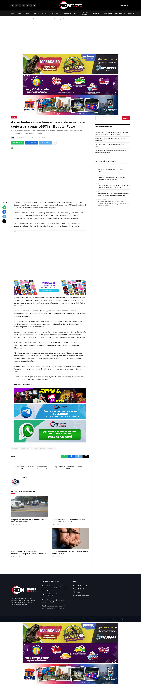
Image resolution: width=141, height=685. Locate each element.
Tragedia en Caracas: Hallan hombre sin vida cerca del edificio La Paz (29, 521)
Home (12, 19)
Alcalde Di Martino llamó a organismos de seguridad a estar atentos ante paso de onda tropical (55, 588)
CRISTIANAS (108, 13)
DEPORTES (95, 13)
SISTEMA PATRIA (85, 13)
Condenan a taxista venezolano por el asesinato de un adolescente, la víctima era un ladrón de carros (113, 204)
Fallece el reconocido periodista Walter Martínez (111, 170)
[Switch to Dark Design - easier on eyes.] (138, 13)
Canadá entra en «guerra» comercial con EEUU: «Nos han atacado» (68, 521)
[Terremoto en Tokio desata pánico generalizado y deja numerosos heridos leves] (29, 538)
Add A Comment (50, 564)
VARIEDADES (119, 13)
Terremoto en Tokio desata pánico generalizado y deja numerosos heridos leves (29, 553)
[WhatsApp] (4, 207)
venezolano (51, 448)
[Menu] (12, 13)
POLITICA (45, 13)
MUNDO (76, 13)
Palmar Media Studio (65, 619)
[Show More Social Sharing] (55, 142)
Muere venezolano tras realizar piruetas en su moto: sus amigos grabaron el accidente (113, 194)
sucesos (43, 448)
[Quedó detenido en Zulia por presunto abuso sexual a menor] (70, 538)
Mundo (14, 117)
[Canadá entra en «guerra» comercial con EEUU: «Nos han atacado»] (70, 506)
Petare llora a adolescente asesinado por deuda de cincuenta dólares (112, 178)
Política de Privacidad (80, 586)
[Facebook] (4, 212)
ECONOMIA (67, 13)
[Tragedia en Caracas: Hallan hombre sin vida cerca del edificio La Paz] (29, 506)
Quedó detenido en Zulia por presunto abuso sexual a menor (70, 553)
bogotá (23, 448)
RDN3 (18, 137)
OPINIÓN (131, 13)
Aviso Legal (76, 592)
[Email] (4, 221)
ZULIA (27, 13)
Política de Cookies (79, 589)
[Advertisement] (70, 36)
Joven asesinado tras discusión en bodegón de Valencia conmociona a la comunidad (114, 186)
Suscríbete (123, 5)
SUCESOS (36, 13)
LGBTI (29, 448)
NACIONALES (56, 13)
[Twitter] (4, 216)
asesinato (15, 448)
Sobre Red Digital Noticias (81, 595)
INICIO (20, 13)
